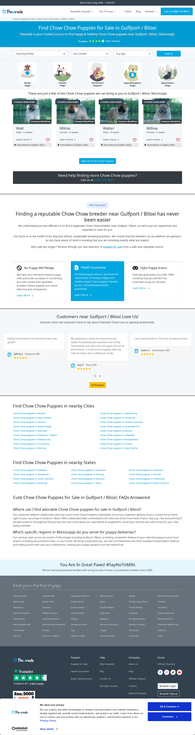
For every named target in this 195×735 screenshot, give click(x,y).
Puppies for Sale (27, 19)
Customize (168, 716)
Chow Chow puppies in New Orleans (32, 417)
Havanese (133, 613)
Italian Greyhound (166, 613)
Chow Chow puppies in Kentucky (30, 482)
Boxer (102, 601)
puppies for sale (112, 246)
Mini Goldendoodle (22, 624)
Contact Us (105, 678)
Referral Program (137, 693)
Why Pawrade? (107, 664)
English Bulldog (107, 607)
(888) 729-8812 (181, 11)
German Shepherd (21, 613)
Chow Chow (41, 19)
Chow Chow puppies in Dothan (116, 443)
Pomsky (46, 630)
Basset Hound (106, 596)
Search (169, 53)
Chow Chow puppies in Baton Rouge (32, 426)
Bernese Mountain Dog (168, 596)
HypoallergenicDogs (132, 84)
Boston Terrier (77, 601)
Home (16, 19)
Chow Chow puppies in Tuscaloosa (31, 443)
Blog (138, 11)
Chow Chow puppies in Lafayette (117, 435)
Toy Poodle (134, 636)
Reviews (150, 11)
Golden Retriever (49, 613)
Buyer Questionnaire (81, 678)
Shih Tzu (17, 636)
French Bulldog (136, 607)
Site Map (104, 686)
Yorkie (160, 636)
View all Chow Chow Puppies (97, 161)
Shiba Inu (162, 630)
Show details (47, 729)
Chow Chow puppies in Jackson (116, 430)
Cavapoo (162, 601)
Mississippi (54, 19)
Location (113, 686)
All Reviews (97, 385)
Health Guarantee (80, 671)
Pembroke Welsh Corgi (168, 624)
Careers (133, 686)
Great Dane (105, 613)
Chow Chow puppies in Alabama (30, 469)
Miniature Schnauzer (109, 624)
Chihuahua (18, 607)
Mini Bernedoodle (137, 618)
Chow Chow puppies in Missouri (88, 478)
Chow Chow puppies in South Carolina (33, 478)
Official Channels (166, 664)
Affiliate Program (137, 678)
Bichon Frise (18, 601)
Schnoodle (133, 630)
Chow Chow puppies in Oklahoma (147, 478)
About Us (133, 664)
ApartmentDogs (167, 84)
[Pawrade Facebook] (161, 672)
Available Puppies (81, 11)
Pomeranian (18, 630)
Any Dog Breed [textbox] (25, 53)
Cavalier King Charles (138, 601)
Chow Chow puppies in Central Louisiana (121, 421)
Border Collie (48, 601)
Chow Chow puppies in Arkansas (146, 469)
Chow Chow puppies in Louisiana (88, 469)
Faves (126, 11)
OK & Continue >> (169, 706)
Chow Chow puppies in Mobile (29, 413)
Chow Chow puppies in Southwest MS (120, 426)
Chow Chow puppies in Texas (86, 482)
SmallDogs (27, 84)
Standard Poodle (107, 636)
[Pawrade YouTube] (180, 672)
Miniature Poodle (79, 624)
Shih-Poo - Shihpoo (51, 636)
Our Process (106, 11)
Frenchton (162, 607)
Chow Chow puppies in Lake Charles (119, 448)
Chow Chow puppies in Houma (29, 421)
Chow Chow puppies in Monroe (29, 448)
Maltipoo (104, 618)
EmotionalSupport (97, 84)
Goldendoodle (77, 613)
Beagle (132, 596)
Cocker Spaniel (77, 607)
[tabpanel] (34, 347)
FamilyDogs (62, 84)
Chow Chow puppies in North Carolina (149, 482)
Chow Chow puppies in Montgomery (119, 439)
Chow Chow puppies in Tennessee (31, 474)
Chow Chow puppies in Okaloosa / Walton (35, 435)
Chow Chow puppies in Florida (145, 474)
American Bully (20, 596)
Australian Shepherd (80, 596)
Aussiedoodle (48, 596)
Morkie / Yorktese (137, 624)
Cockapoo (46, 607)
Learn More (24, 295)
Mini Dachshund (165, 618)
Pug (73, 630)
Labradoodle (19, 618)
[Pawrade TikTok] (173, 672)
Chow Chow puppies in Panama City (32, 439)
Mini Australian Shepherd (53, 624)
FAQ (102, 671)
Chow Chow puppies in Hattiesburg (118, 413)
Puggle (103, 630)
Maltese (74, 618)
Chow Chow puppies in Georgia (87, 474)
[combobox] (39, 54)
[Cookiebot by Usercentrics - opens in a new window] (19, 729)
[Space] (23, 659)
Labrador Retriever (50, 618)
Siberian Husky (78, 636)
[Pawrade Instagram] (167, 672)
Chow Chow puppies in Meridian (30, 430)
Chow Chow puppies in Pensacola (117, 417)
